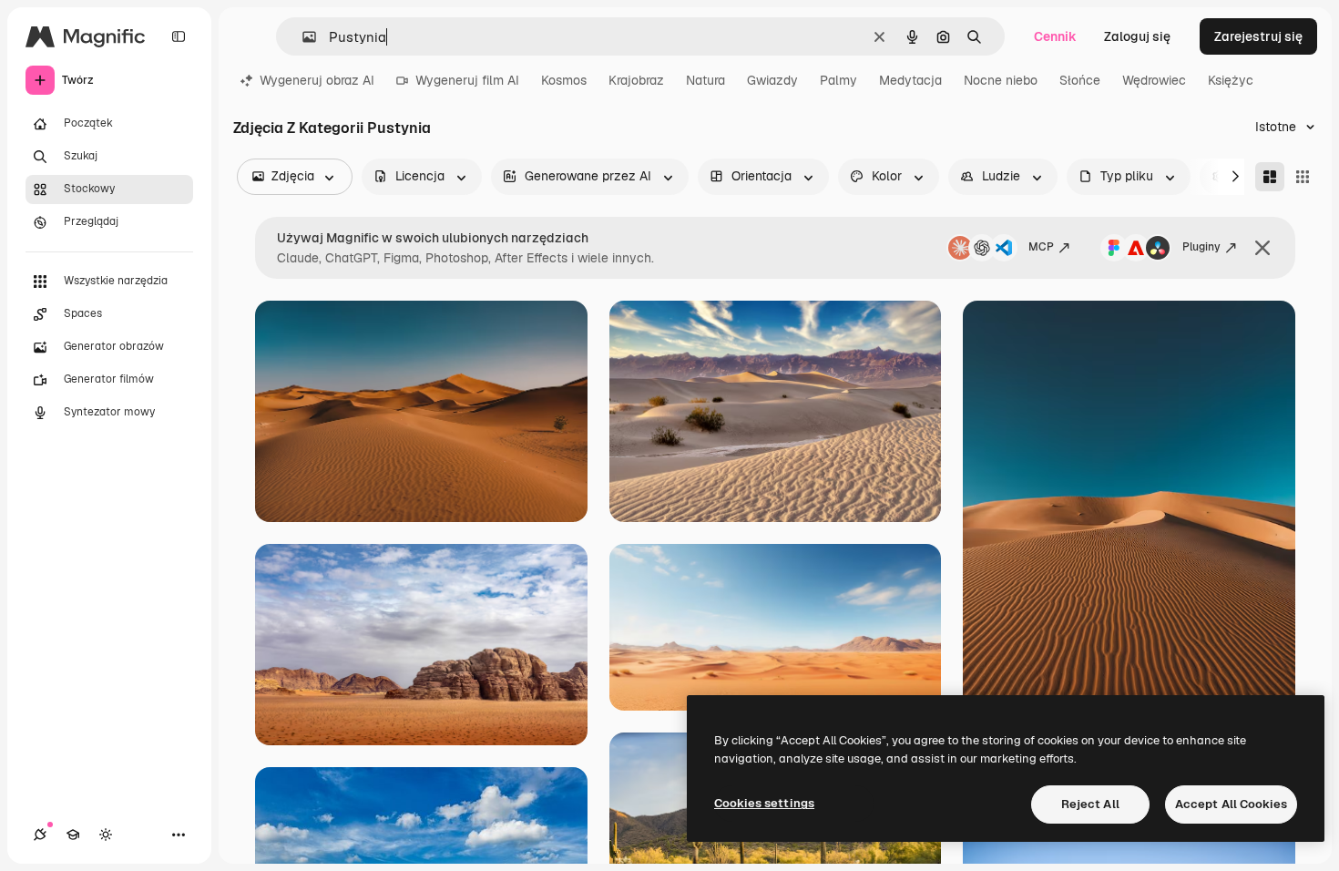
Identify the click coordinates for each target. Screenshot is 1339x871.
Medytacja (910, 80)
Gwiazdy (772, 80)
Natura (705, 80)
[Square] (1302, 176)
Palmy (838, 80)
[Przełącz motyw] (105, 834)
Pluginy (1201, 247)
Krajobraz (636, 80)
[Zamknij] (1262, 248)
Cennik (1055, 36)
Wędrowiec (1154, 80)
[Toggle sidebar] (178, 36)
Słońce (1079, 80)
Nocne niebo (1000, 80)
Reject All (1090, 804)
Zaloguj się (1137, 36)
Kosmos (564, 80)
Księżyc (1230, 80)
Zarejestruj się (1258, 36)
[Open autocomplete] (302, 37)
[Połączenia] (40, 834)
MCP (1041, 247)
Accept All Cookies (1231, 804)
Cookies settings (764, 803)
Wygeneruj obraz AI (317, 80)
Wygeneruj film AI (467, 80)
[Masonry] (1269, 176)
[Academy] (72, 834)
